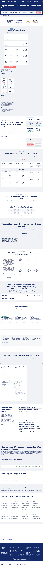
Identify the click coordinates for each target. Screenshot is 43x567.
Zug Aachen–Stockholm (15, 505)
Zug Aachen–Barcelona (25, 503)
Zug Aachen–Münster (25, 478)
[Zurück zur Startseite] (3, 1)
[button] (20, 12)
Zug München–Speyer (35, 509)
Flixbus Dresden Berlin (13, 551)
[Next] (27, 30)
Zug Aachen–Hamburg (35, 499)
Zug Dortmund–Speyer (14, 518)
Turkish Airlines (20, 548)
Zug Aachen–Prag (24, 507)
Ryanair (19, 547)
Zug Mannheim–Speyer (35, 516)
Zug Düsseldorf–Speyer (25, 512)
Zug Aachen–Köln (14, 503)
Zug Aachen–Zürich (35, 505)
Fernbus (9, 1)
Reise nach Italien (37, 552)
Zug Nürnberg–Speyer (14, 514)
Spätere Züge (38, 185)
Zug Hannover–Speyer (25, 514)
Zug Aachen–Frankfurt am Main (16, 501)
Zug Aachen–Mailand (4, 503)
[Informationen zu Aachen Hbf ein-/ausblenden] (40, 466)
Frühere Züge (5, 185)
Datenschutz (24, 564)
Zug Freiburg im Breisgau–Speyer (6, 518)
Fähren (15, 1)
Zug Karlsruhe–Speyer (25, 518)
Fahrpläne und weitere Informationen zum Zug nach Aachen (10, 490)
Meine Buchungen (29, 1)
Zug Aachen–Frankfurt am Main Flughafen (28, 501)
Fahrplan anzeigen (4, 92)
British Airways (20, 550)
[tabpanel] (21, 382)
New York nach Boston (4, 553)
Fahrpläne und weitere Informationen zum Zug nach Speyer (31, 490)
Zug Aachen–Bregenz (4, 478)
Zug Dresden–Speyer (14, 516)
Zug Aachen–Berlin (14, 480)
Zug (6, 1)
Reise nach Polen (37, 551)
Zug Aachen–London (4, 501)
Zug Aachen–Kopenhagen (36, 507)
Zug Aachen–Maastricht (35, 478)
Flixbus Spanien (11, 548)
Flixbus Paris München (13, 552)
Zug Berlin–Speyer (24, 509)
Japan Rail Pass (36, 547)
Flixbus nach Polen (12, 547)
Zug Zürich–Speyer (4, 514)
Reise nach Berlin (37, 548)
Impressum (10, 564)
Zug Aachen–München (14, 499)
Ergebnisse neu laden (21, 159)
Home (2, 523)
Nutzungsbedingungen (17, 564)
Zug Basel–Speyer (34, 514)
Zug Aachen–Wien (35, 503)
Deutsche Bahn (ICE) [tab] (21, 360)
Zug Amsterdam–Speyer (36, 512)
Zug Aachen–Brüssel (14, 478)
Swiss (18, 551)
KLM (18, 552)
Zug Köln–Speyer (3, 512)
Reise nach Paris (37, 550)
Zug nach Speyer (8, 523)
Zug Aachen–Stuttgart (35, 501)
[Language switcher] (24, 1)
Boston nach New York (4, 552)
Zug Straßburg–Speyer (4, 516)
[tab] (8, 33)
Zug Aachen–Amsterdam (25, 505)
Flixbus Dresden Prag (12, 550)
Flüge (12, 1)
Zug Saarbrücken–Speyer (36, 518)
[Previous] (8, 207)
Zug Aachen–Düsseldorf (4, 480)
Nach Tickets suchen (4, 82)
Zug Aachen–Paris (24, 499)
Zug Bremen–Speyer (25, 516)
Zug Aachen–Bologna (14, 507)
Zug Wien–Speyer (14, 512)
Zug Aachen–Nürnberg (4, 507)
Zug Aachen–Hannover (4, 509)
